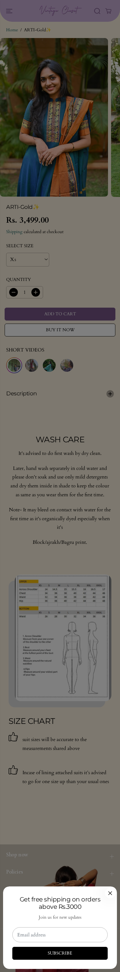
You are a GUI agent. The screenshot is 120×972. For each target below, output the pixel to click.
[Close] (110, 893)
